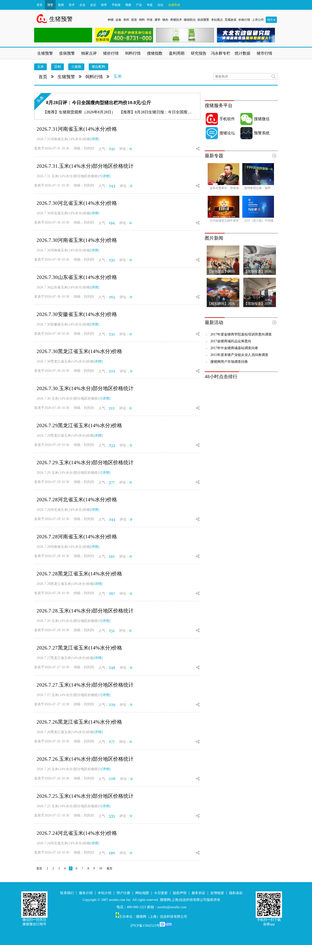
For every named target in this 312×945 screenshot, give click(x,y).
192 (112, 556)
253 (112, 445)
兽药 (126, 19)
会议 (93, 5)
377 (112, 482)
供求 (104, 5)
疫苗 (134, 19)
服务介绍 (86, 893)
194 (112, 222)
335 (112, 815)
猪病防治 (189, 19)
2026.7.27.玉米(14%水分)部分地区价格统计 (85, 685)
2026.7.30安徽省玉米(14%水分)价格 (77, 314)
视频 (128, 5)
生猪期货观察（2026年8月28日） (87, 112)
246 (112, 667)
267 (112, 593)
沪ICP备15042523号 (145, 925)
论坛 (160, 5)
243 (112, 185)
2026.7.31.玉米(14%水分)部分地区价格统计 (85, 166)
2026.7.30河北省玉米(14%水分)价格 (77, 203)
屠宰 (157, 19)
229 (112, 704)
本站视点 (217, 19)
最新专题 (214, 155)
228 (112, 778)
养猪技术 (176, 19)
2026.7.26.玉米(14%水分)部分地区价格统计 (85, 759)
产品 (139, 5)
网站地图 (142, 893)
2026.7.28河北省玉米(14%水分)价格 (77, 499)
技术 (72, 5)
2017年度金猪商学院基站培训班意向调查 (241, 334)
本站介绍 (104, 893)
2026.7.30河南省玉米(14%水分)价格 (77, 240)
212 (112, 408)
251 (112, 630)
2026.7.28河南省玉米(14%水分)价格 (77, 537)
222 (112, 371)
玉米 (117, 76)
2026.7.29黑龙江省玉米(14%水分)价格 (79, 425)
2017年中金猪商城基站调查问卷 (234, 348)
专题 (150, 5)
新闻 (61, 5)
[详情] (94, 139)
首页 (39, 5)
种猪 (111, 19)
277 (112, 741)
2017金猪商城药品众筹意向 (230, 341)
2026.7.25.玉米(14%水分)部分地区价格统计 (85, 796)
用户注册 (123, 893)
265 (112, 297)
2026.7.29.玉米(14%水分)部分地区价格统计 (85, 462)
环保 (150, 19)
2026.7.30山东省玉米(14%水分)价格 (77, 277)
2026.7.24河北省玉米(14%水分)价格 (77, 833)
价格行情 (244, 19)
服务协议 (198, 893)
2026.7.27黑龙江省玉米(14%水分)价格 (79, 648)
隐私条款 (236, 893)
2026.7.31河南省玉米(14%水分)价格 (77, 129)
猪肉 (165, 19)
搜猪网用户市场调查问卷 (229, 362)
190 (112, 852)
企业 (82, 5)
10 (100, 868)
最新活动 (214, 322)
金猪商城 (174, 5)
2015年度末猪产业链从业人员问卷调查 (239, 355)
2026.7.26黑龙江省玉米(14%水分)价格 (79, 722)
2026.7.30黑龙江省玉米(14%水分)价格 (79, 351)
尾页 (109, 868)
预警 (50, 5)
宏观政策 (230, 19)
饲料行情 (94, 76)
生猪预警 (66, 76)
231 (112, 259)
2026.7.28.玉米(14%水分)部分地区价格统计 (85, 611)
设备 (118, 19)
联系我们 (67, 893)
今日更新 (161, 893)
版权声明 (179, 893)
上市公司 (258, 19)
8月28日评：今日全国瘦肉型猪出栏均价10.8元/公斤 (98, 102)
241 (112, 148)
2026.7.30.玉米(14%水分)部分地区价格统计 (85, 388)
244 (112, 519)
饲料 (142, 19)
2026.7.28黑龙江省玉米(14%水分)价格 (79, 574)
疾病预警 (203, 19)
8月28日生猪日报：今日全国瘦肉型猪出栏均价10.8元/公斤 (184, 112)
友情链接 (217, 893)
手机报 (116, 5)
